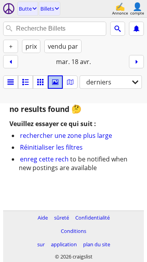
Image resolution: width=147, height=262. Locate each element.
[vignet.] (25, 82)
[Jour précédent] (10, 61)
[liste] (10, 82)
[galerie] (55, 82)
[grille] (40, 82)
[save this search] (136, 29)
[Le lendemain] (136, 61)
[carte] (70, 82)
